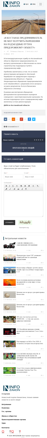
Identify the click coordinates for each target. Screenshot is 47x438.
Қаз (27, 4)
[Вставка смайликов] (33, 186)
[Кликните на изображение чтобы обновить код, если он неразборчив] (25, 222)
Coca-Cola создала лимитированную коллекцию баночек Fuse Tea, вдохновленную (29, 370)
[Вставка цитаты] (18, 189)
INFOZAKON (17, 436)
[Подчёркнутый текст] (13, 186)
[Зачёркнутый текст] (17, 186)
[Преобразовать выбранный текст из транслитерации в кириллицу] (22, 189)
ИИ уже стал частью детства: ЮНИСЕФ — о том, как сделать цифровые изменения (28, 319)
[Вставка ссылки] (38, 186)
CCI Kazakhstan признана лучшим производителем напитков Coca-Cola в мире (30, 331)
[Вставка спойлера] (26, 189)
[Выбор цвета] (10, 189)
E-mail (26, 173)
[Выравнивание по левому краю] (21, 186)
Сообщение (8, 182)
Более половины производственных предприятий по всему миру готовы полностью (29, 282)
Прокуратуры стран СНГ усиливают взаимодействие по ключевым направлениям (29, 257)
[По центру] (25, 186)
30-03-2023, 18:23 (32, 51)
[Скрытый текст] (15, 189)
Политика (5, 408)
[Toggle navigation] (40, 4)
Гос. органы (6, 411)
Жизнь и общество (9, 416)
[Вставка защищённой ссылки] (6, 189)
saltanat (7, 54)
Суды (4, 423)
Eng (33, 4)
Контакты (5, 428)
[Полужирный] (6, 186)
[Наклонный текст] (9, 186)
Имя (5, 173)
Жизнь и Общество (18, 51)
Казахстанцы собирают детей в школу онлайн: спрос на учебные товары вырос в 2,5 (30, 270)
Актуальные (6, 404)
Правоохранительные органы (14, 420)
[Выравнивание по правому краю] (29, 186)
